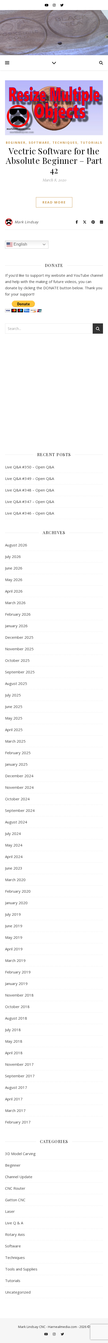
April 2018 (14, 1052)
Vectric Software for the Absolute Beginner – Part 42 (54, 160)
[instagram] (54, 5)
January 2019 (16, 983)
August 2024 (16, 821)
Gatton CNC (15, 1199)
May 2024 (13, 844)
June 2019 (13, 925)
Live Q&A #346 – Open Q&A (29, 513)
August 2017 (16, 1087)
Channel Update (18, 1176)
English (20, 244)
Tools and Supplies (21, 1268)
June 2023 (13, 868)
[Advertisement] (54, 391)
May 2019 (13, 937)
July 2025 (13, 694)
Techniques (64, 142)
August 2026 (16, 544)
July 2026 (13, 556)
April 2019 (14, 948)
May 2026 (13, 579)
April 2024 (14, 856)
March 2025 (15, 741)
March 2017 (15, 1110)
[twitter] (62, 5)
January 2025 (16, 764)
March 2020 (15, 879)
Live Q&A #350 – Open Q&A (29, 466)
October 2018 (17, 1006)
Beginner (16, 142)
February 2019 (18, 971)
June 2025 (13, 706)
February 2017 (18, 1121)
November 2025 (19, 648)
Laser (10, 1211)
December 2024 (19, 775)
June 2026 (13, 568)
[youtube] (47, 5)
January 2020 (16, 902)
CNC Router (15, 1188)
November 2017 (19, 1064)
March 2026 (15, 602)
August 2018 (16, 1018)
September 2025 (20, 671)
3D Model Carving (20, 1153)
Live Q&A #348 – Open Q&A (29, 489)
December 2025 (19, 637)
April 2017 (14, 1098)
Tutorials (91, 142)
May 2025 (13, 718)
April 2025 (14, 729)
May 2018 (13, 1041)
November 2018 (19, 995)
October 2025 (17, 660)
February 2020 (18, 891)
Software (39, 142)
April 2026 (14, 591)
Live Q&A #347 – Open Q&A (29, 501)
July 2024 (13, 833)
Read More (54, 202)
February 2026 (18, 614)
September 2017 (20, 1075)
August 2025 (16, 683)
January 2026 (16, 625)
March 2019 (15, 960)
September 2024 (20, 810)
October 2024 (17, 798)
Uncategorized (18, 1292)
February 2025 (18, 752)
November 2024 (19, 787)
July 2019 (13, 914)
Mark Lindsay (26, 222)
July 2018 (13, 1029)
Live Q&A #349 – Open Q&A (29, 478)
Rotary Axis (15, 1234)
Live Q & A (14, 1222)
